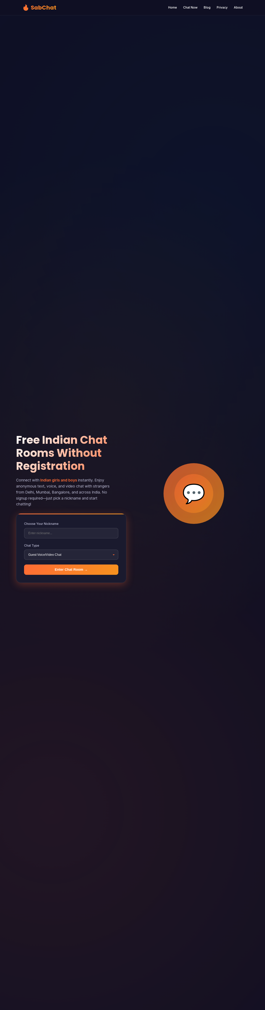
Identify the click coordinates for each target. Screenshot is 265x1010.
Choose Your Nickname (41, 524)
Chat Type (31, 545)
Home (172, 7)
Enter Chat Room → (71, 570)
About (238, 7)
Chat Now (190, 7)
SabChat (39, 7)
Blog (207, 7)
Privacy (222, 7)
